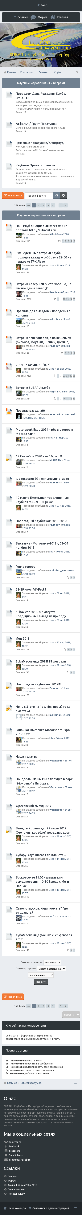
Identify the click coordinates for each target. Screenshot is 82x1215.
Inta (51, 437)
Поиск (56, 195)
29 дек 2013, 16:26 (34, 417)
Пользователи (16, 1189)
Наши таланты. (27, 756)
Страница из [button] (28, 205)
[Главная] (41, 48)
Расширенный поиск (63, 195)
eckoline (54, 319)
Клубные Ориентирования (35, 165)
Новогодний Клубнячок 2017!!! (38, 684)
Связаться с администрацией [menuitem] (50, 1208)
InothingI (55, 715)
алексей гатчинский (62, 414)
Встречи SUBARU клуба (33, 387)
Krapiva (54, 292)
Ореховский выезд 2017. (34, 806)
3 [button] (43, 205)
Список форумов (31, 1082)
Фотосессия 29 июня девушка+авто (42, 478)
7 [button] (60, 205)
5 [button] (53, 205)
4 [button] (48, 205)
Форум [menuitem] (42, 17)
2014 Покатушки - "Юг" (33, 365)
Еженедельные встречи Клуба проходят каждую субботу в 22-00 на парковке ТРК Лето (43, 257)
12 (71, 399)
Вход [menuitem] (44, 5)
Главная (62, 17)
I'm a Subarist (16, 1155)
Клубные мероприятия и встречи (41, 83)
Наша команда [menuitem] (17, 1208)
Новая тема (14, 195)
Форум (12, 1180)
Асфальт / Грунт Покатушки (36, 123)
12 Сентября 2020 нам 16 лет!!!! (39, 456)
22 (64, 299)
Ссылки (23, 17)
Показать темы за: (32, 962)
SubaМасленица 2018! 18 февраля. (41, 661)
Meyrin (53, 391)
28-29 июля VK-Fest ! (31, 589)
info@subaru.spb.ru (20, 1159)
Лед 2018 (23, 638)
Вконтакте (15, 1142)
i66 (51, 234)
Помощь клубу (16, 1193)
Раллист (54, 345)
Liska (51, 265)
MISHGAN (55, 460)
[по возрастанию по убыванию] (41, 975)
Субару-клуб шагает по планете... (41, 855)
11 (67, 399)
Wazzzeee (55, 760)
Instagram (14, 1150)
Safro (52, 916)
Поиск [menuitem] (76, 72)
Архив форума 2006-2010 (22, 1185)
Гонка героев (25, 566)
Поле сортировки (26, 968)
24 (71, 299)
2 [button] (38, 205)
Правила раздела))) (30, 410)
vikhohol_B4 (57, 570)
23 (67, 299)
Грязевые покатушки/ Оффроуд (40, 142)
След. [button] (65, 205)
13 (74, 399)
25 (74, 299)
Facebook (14, 1146)
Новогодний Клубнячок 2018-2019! (41, 521)
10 (64, 399)
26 (74, 376)
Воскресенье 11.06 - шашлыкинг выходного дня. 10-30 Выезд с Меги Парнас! (42, 882)
